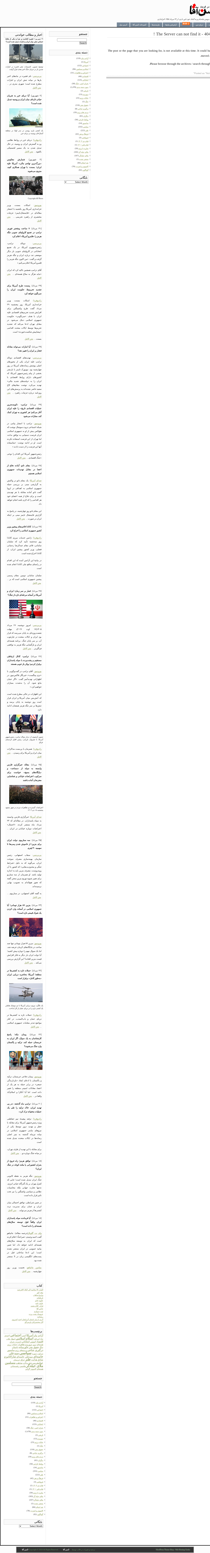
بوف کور (40, 1293)
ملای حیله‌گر (34, 1366)
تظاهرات (21, 1344)
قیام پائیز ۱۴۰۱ (37, 1489)
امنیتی (33, 1342)
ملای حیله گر (38, 1496)
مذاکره (25, 1363)
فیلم (30, 1363)
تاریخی (40, 1435)
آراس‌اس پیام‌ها (171, 25)
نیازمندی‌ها (156, 25)
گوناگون (40, 1514)
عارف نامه (39, 1303)
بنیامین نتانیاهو (34, 1267)
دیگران (40, 1460)
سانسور (11, 1350)
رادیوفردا (37, 140)
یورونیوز (38, 205)
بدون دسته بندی (37, 1431)
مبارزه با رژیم (38, 1493)
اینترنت (18, 1342)
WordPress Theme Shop (165, 1550)
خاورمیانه (23, 1347)
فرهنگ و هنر (38, 1478)
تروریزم (28, 1344)
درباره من (199, 25)
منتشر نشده (38, 1504)
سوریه (34, 1354)
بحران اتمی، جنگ (36, 1428)
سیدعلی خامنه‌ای (24, 1356)
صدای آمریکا (36, 480)
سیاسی (25, 1353)
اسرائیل (37, 1339)
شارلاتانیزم (10, 1356)
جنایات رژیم (12, 1344)
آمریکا (30, 1335)
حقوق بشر (34, 1347)
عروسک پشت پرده (36, 1314)
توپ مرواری (38, 1311)
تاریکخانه (40, 1298)
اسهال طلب (10, 1339)
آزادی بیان (38, 1335)
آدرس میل (123, 25)
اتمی (24, 1335)
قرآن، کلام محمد (37, 1306)
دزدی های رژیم (37, 1457)
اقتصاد (39, 1341)
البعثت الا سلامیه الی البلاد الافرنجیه (30, 1290)
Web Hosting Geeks (182, 1550)
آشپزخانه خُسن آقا (139, 25)
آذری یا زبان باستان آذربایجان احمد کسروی (27, 1320)
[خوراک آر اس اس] (186, 24)
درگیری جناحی (35, 1350)
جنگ (41, 1347)
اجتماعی (15, 1335)
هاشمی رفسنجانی (18, 1366)
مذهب (19, 1363)
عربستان (16, 1360)
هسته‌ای (40, 1369)
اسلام (29, 1338)
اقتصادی (40, 1421)
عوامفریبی (37, 1362)
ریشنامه (40, 1317)
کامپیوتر (33, 1369)
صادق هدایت (37, 1360)
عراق (23, 1360)
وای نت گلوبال (35, 1233)
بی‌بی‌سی (37, 76)
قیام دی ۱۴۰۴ (38, 1485)
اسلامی (20, 1338)
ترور (34, 1345)
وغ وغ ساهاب (38, 1295)
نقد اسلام (39, 1507)
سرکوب (40, 1354)
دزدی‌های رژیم (21, 1350)
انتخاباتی (25, 1341)
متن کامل (37, 87)
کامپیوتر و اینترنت (36, 1511)
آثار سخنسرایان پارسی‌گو (34, 1322)
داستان (15, 1347)
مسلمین (10, 1362)
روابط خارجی (38, 1464)
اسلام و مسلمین (37, 1413)
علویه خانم (39, 1301)
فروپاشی (40, 1482)
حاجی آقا (40, 1309)
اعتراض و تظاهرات (36, 1417)
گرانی (27, 1369)
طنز (28, 1359)
